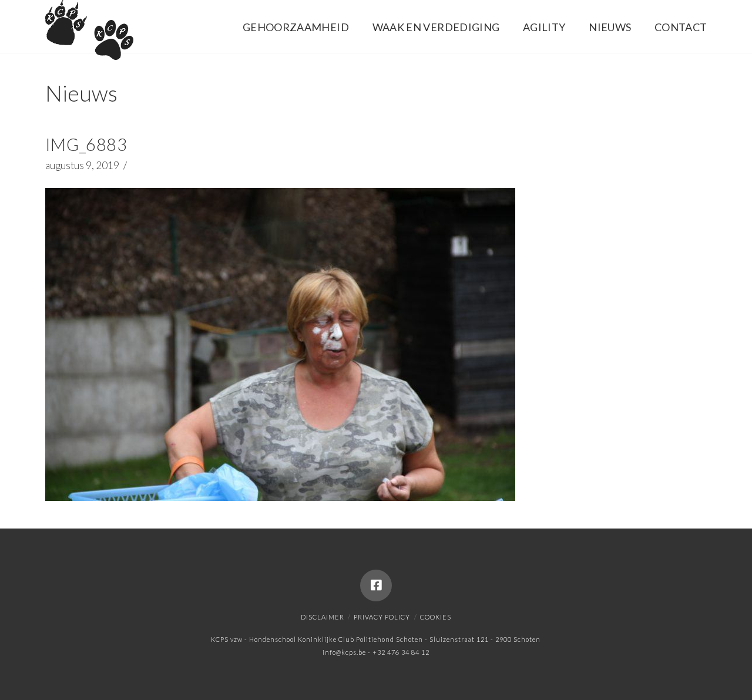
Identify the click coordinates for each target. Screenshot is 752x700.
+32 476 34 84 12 (400, 652)
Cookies (435, 617)
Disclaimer (322, 617)
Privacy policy (382, 617)
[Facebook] (376, 585)
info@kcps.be (344, 652)
